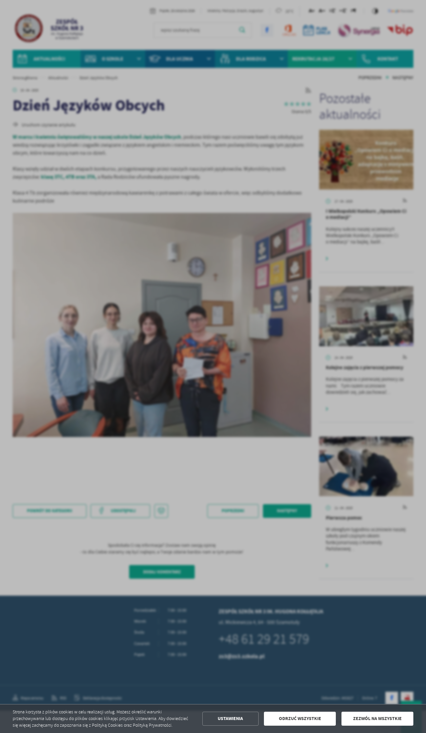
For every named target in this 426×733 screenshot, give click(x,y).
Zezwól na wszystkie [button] (377, 718)
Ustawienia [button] (230, 718)
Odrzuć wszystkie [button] (300, 718)
